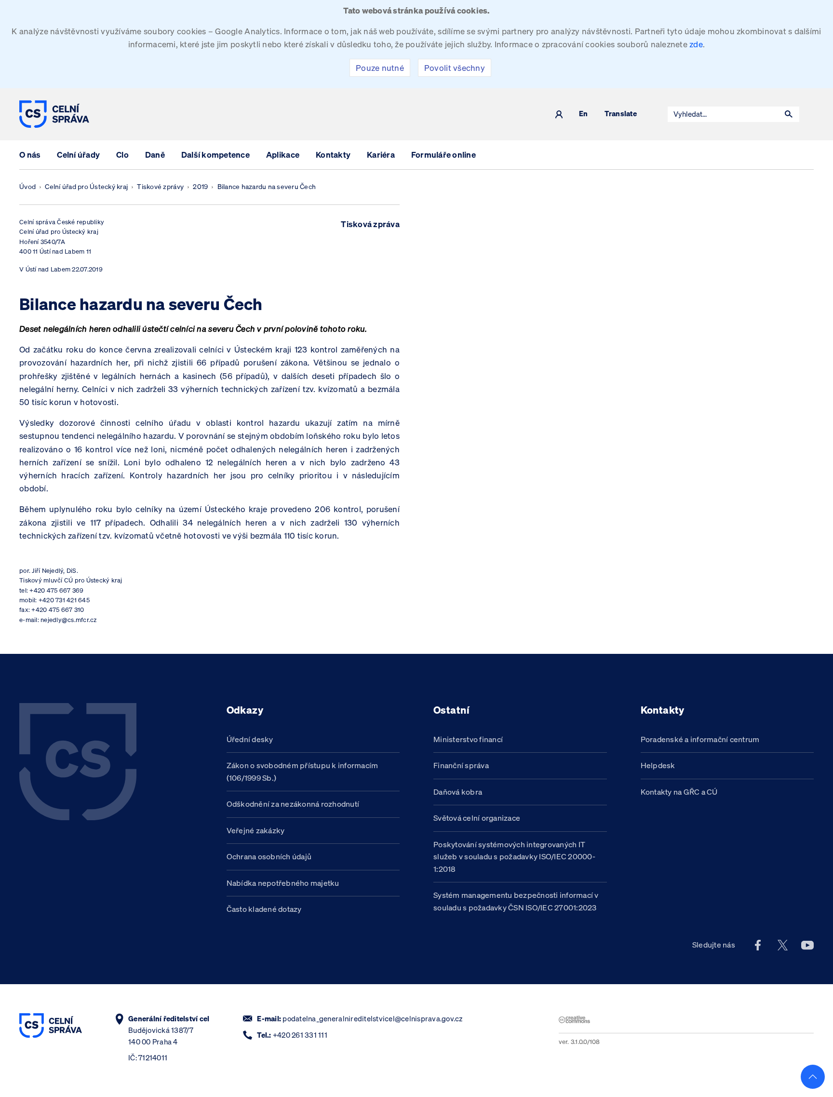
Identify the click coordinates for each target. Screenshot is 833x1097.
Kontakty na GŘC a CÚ (679, 791)
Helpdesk (658, 765)
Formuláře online (443, 154)
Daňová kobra (457, 791)
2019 (200, 186)
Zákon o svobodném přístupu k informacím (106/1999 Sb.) (302, 771)
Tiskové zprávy (160, 186)
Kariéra (381, 154)
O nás (29, 154)
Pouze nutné (380, 67)
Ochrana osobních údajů (269, 856)
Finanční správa (461, 765)
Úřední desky (250, 739)
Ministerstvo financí (468, 739)
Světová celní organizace (476, 818)
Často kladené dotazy (264, 909)
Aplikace (282, 154)
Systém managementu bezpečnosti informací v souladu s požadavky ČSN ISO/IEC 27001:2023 (516, 901)
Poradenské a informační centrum (700, 739)
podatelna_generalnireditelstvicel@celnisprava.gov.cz (372, 1018)
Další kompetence (215, 154)
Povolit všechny (454, 67)
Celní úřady (78, 154)
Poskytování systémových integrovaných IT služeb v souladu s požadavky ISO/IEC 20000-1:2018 (514, 856)
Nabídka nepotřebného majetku (283, 883)
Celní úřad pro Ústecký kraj (86, 186)
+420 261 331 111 (300, 1035)
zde (696, 44)
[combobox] (723, 114)
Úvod (27, 186)
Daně (155, 154)
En (583, 114)
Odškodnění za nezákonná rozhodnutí (293, 804)
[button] (788, 114)
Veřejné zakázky (256, 830)
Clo (122, 154)
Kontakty (333, 154)
